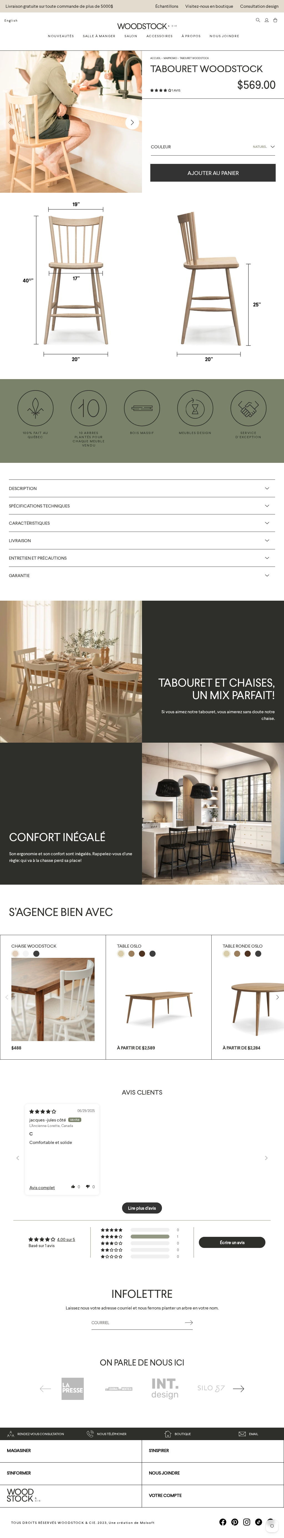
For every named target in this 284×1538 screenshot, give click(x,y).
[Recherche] (258, 20)
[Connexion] (266, 20)
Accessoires (159, 36)
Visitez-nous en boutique (209, 6)
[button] (161, 90)
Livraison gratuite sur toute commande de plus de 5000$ (59, 6)
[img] (42, 1111)
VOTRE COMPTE (165, 1495)
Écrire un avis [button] (232, 1242)
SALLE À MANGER (99, 36)
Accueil (155, 58)
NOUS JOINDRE (164, 1472)
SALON (131, 36)
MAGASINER (19, 1450)
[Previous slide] (17, 1158)
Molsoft (147, 1523)
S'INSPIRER (159, 1450)
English (11, 20)
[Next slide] (266, 1158)
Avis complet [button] (42, 1187)
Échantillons (166, 6)
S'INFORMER (19, 1472)
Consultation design (259, 6)
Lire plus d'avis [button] (142, 1207)
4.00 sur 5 (66, 1239)
